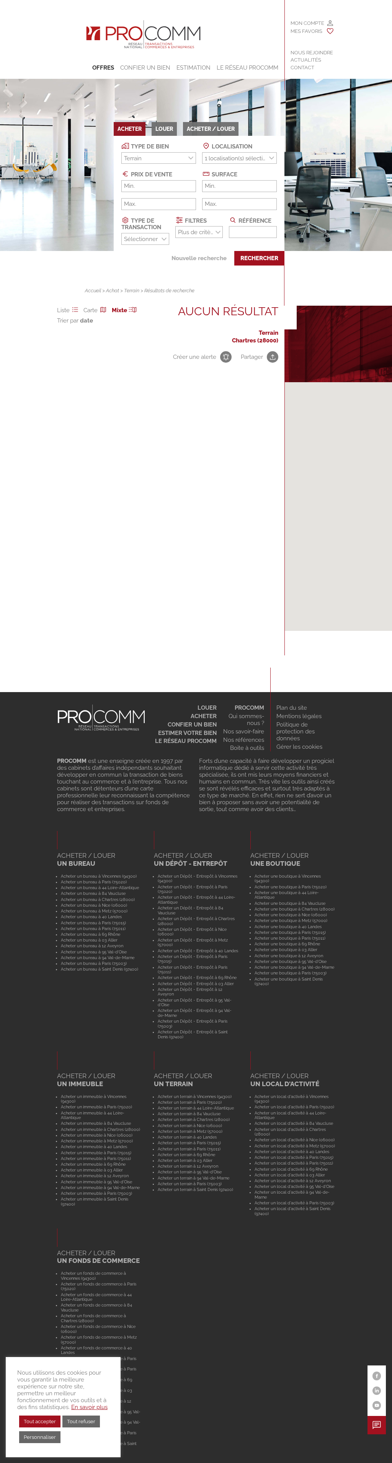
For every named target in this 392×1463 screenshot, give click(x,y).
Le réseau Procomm (186, 741)
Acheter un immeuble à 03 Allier (92, 1170)
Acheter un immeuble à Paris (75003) (96, 1193)
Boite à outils (247, 748)
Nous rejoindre (312, 52)
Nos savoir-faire (243, 731)
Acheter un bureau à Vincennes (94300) (99, 876)
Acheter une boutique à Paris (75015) (290, 932)
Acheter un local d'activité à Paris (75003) (294, 1203)
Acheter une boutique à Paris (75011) (290, 938)
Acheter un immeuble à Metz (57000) (97, 1141)
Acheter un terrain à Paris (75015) (189, 1142)
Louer (207, 707)
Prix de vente (150, 174)
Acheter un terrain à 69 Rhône (186, 1154)
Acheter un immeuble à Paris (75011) (96, 1158)
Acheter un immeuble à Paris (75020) (96, 1107)
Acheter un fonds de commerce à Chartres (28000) (93, 1318)
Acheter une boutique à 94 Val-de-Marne (294, 967)
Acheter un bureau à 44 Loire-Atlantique (100, 887)
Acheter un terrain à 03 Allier (185, 1160)
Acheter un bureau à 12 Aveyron (92, 945)
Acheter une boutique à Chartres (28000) (295, 909)
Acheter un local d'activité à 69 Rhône (291, 1169)
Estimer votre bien (187, 733)
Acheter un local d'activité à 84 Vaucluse (294, 1123)
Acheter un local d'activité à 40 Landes (292, 1151)
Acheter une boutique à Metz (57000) (291, 920)
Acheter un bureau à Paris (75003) (94, 963)
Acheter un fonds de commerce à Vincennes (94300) (93, 1276)
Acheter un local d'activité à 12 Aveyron (293, 1180)
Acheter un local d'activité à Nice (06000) (295, 1139)
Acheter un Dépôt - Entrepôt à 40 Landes (198, 950)
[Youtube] (376, 1405)
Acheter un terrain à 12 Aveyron (188, 1166)
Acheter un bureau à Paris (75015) (93, 922)
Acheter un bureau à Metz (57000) (94, 911)
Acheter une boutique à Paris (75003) (291, 973)
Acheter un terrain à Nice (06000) (190, 1125)
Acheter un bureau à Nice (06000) (94, 905)
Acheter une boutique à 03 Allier (286, 949)
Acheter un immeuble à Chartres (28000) (100, 1129)
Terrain (131, 290)
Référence (254, 220)
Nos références (243, 739)
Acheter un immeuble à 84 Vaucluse (96, 1123)
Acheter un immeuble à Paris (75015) (96, 1152)
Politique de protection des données (295, 731)
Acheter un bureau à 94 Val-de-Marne (97, 957)
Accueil (93, 290)
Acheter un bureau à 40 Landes (91, 916)
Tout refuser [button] (81, 1421)
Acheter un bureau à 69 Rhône (90, 934)
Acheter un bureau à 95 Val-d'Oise (94, 952)
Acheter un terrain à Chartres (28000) (194, 1119)
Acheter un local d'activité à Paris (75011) (294, 1163)
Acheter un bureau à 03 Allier (89, 940)
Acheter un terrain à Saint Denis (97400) (195, 1189)
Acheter (204, 716)
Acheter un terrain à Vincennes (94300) (195, 1096)
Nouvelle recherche (199, 258)
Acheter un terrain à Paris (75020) (190, 1102)
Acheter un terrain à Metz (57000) (190, 1131)
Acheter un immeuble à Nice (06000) (96, 1135)
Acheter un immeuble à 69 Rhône (93, 1164)
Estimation (193, 67)
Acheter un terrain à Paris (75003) (190, 1183)
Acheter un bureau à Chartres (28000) (98, 899)
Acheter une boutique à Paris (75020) (291, 887)
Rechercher (259, 258)
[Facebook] (376, 1376)
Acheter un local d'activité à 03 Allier (290, 1175)
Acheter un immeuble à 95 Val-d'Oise (96, 1182)
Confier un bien (145, 67)
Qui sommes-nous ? (246, 720)
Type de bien (149, 146)
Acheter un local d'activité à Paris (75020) (294, 1107)
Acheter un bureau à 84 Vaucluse (93, 893)
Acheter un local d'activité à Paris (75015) (294, 1157)
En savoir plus (89, 1407)
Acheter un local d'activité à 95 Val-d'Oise (294, 1186)
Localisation (231, 146)
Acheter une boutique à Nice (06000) (291, 914)
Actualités (306, 60)
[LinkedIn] (376, 1390)
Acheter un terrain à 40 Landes (187, 1137)
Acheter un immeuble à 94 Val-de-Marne (100, 1187)
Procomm (249, 707)
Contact (302, 67)
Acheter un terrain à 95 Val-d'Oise (190, 1172)
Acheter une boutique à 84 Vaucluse (290, 903)
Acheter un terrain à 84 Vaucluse (189, 1113)
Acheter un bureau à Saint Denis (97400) (99, 969)
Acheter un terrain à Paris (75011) (189, 1149)
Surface (223, 174)
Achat (112, 290)
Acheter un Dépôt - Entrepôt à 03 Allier (196, 983)
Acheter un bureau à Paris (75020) (94, 882)
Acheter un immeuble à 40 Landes (94, 1146)
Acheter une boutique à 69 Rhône (287, 944)
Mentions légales (299, 716)
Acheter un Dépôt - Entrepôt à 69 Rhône (197, 977)
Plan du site (291, 707)
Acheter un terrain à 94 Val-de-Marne (193, 1178)
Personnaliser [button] (40, 1437)
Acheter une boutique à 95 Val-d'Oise (291, 961)
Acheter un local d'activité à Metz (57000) (295, 1146)
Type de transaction (141, 224)
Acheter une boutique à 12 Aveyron (289, 955)
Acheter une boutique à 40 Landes (288, 926)
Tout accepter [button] (40, 1421)
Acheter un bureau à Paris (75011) (93, 928)
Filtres (195, 220)
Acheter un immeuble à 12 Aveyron (95, 1175)
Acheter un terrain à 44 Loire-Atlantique (196, 1108)
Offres (103, 67)
